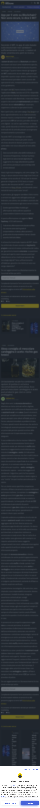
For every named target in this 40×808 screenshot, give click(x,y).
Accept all (30, 803)
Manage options (10, 803)
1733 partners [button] (13, 785)
